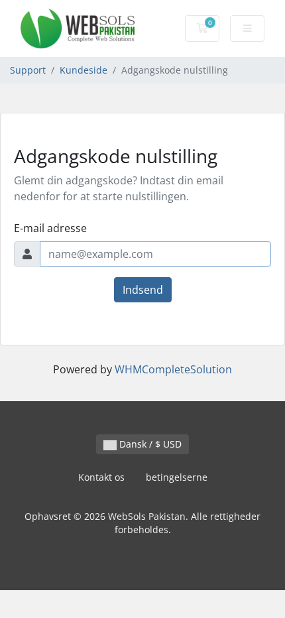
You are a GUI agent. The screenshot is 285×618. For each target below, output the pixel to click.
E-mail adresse (50, 228)
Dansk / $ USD (149, 444)
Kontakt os (101, 477)
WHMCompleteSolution (173, 369)
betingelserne (176, 477)
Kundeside (83, 70)
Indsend (143, 289)
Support (28, 70)
